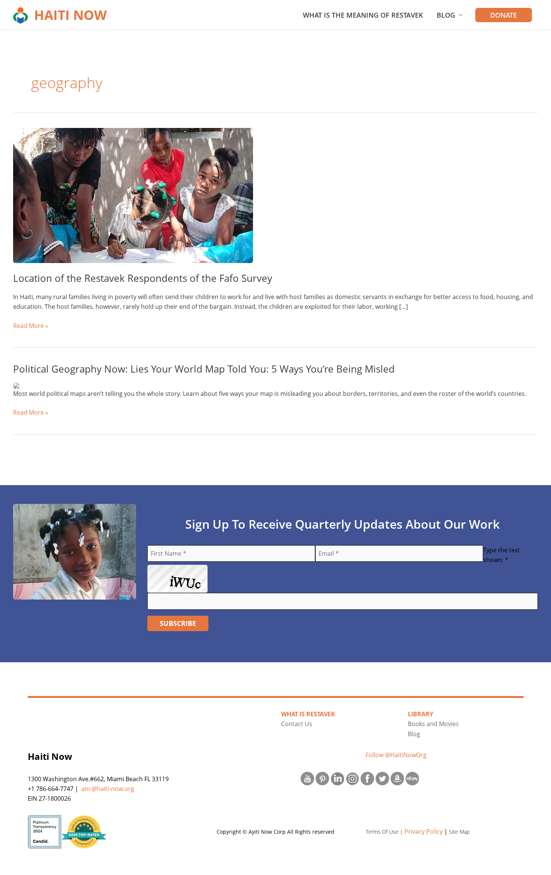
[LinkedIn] (337, 778)
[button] (503, 15)
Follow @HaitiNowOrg (396, 755)
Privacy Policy (423, 831)
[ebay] (412, 778)
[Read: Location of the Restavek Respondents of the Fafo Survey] (133, 195)
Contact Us (296, 724)
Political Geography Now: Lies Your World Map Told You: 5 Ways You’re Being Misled (204, 369)
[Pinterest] (322, 778)
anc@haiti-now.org (107, 789)
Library (420, 714)
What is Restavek (308, 714)
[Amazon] (397, 778)
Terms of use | (385, 831)
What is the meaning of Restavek (363, 15)
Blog (446, 15)
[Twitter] (382, 778)
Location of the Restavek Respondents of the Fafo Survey (142, 278)
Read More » (30, 326)
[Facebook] (367, 778)
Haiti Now (70, 15)
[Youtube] (307, 778)
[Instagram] (352, 778)
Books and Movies (433, 724)
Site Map (459, 831)
